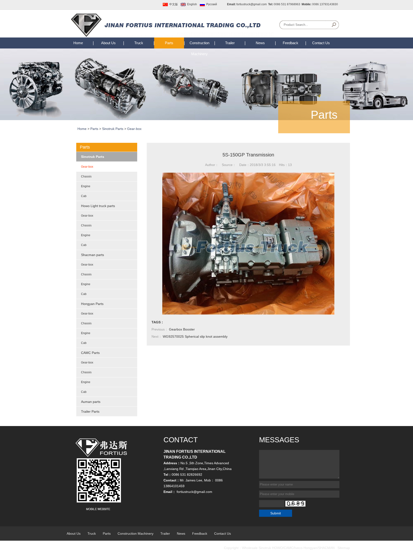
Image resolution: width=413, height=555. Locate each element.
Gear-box (134, 129)
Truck (138, 43)
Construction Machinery (135, 533)
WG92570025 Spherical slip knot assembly (195, 336)
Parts (169, 43)
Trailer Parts (90, 411)
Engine (85, 186)
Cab (84, 196)
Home (78, 43)
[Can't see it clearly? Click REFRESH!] (295, 504)
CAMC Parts (90, 353)
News (260, 43)
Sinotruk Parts (112, 129)
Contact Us (321, 43)
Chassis (86, 176)
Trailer (230, 43)
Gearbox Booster (182, 329)
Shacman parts (92, 255)
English (192, 4)
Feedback (290, 43)
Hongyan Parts (92, 304)
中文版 (173, 4)
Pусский (211, 4)
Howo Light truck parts (98, 206)
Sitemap (343, 548)
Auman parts (90, 402)
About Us (108, 43)
